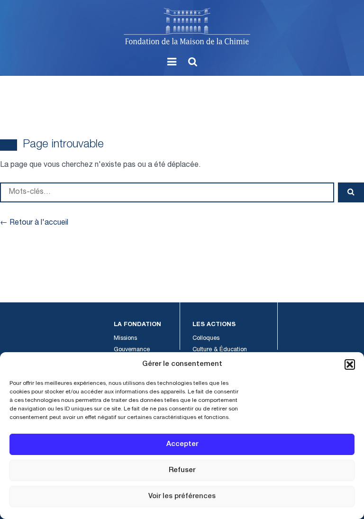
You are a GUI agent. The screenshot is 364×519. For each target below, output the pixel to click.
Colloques (205, 339)
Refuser (182, 470)
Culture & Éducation (219, 350)
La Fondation (137, 325)
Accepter (182, 444)
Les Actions (214, 325)
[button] (350, 364)
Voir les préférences (182, 496)
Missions (125, 339)
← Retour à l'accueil (34, 223)
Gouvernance (132, 350)
